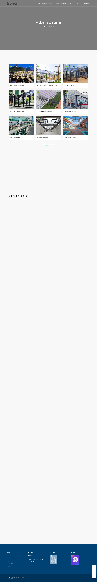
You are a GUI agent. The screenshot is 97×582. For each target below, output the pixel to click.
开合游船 (30, 66)
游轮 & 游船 (10, 563)
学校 (9, 561)
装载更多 (48, 145)
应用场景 (70, 3)
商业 (9, 556)
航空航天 (10, 566)
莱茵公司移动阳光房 (15, 137)
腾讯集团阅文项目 (69, 85)
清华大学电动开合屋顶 (70, 137)
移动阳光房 (44, 3)
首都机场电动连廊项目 (70, 111)
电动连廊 (57, 3)
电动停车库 (63, 3)
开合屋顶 (57, 118)
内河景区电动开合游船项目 (17, 85)
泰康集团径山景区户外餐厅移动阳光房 (47, 85)
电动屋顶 (51, 3)
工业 (9, 558)
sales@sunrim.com (33, 564)
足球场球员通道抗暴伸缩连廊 (44, 111)
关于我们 (77, 3)
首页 (39, 3)
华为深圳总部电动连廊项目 (17, 111)
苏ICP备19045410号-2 (11, 579)
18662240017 (86, 3)
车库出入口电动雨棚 (42, 137)
